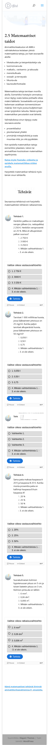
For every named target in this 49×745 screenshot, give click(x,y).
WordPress (28, 741)
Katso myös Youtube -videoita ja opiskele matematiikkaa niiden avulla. (21, 163)
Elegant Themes (27, 738)
